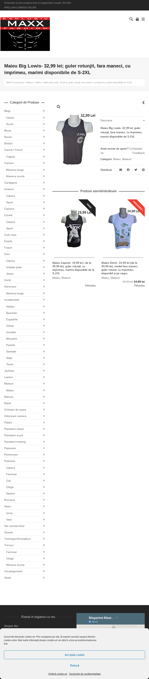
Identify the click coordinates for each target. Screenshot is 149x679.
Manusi (8, 396)
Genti (7, 280)
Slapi (9, 357)
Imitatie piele (14, 267)
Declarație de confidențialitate (85, 674)
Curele (8, 215)
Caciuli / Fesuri (13, 149)
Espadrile (12, 319)
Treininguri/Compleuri (17, 538)
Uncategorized (13, 571)
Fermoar (11, 474)
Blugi (7, 110)
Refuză (74, 665)
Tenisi (9, 364)
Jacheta (9, 370)
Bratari (8, 143)
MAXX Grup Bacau (15, 82)
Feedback (139, 152)
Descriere (106, 120)
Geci (7, 254)
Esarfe (8, 241)
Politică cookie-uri (58, 674)
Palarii (8, 422)
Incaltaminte (11, 299)
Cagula (10, 156)
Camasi (9, 163)
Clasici (10, 117)
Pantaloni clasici (14, 428)
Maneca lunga (15, 169)
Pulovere (9, 461)
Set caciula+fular (14, 525)
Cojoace (9, 208)
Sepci (7, 506)
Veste (7, 577)
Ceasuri (9, 189)
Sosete (8, 532)
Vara (9, 519)
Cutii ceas (10, 234)
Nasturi (10, 493)
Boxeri (8, 136)
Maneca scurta (15, 176)
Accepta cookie (74, 654)
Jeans (10, 273)
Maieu (117, 159)
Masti (7, 403)
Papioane (10, 448)
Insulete (11, 332)
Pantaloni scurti (13, 435)
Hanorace (10, 286)
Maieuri (126, 159)
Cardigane (10, 182)
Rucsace (9, 499)
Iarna (9, 513)
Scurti (9, 124)
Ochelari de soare (15, 409)
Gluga (10, 487)
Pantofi (10, 345)
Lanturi (8, 377)
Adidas (10, 306)
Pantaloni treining (15, 441)
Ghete (10, 325)
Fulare (8, 247)
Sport (9, 202)
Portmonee (11, 454)
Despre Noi (11, 625)
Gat (8, 480)
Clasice (10, 195)
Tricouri (8, 545)
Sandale (11, 351)
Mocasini (11, 338)
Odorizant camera (15, 416)
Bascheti (11, 313)
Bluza (7, 130)
